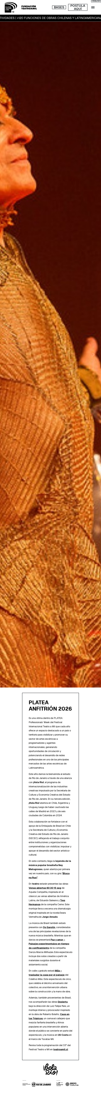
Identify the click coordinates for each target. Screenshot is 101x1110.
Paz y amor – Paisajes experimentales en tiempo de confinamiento (49, 943)
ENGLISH (96, 1)
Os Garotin (49, 927)
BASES (59, 7)
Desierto (63, 1001)
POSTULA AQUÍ (77, 7)
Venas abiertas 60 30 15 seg (45, 887)
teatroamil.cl (60, 1049)
